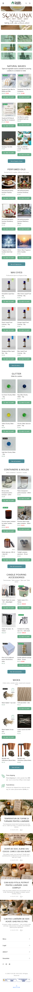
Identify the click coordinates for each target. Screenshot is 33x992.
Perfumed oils (16, 169)
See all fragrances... (17, 264)
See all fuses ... (16, 767)
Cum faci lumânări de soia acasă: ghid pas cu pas (16, 920)
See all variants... (16, 461)
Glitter (16, 374)
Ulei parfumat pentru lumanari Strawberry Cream (7, 221)
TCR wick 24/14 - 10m (23, 702)
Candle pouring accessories (16, 576)
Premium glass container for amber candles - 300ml (9, 523)
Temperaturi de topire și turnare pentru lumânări (16, 820)
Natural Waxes (16, 66)
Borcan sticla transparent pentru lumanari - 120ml (7, 492)
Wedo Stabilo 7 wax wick (8, 702)
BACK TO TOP (16, 987)
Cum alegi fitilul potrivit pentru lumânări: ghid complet (16, 885)
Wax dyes (16, 272)
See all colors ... (16, 365)
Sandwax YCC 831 (7, 147)
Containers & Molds (16, 469)
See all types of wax (16, 161)
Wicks (16, 680)
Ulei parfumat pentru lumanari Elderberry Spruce (23, 221)
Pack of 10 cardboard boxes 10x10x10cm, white (8, 659)
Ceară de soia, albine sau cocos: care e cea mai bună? (16, 850)
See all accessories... (16, 566)
